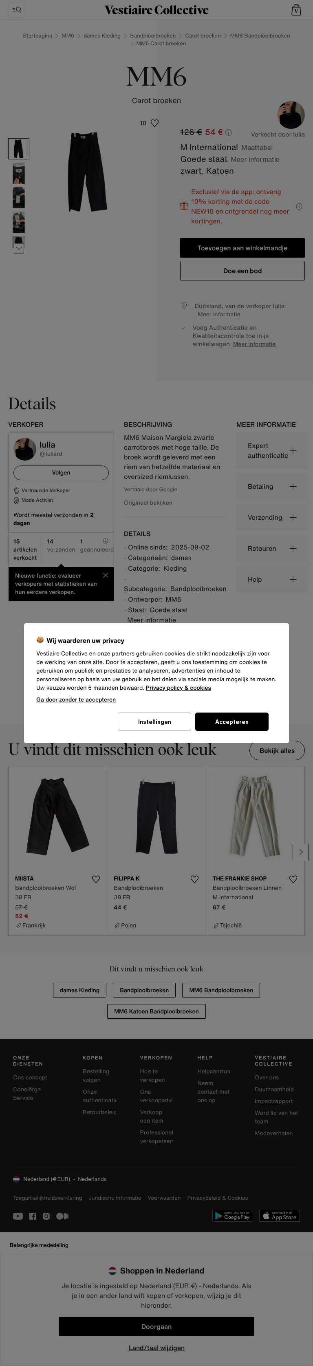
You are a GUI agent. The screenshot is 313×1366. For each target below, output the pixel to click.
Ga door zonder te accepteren (76, 699)
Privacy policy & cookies (178, 688)
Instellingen (154, 721)
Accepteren (232, 721)
